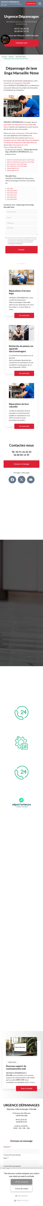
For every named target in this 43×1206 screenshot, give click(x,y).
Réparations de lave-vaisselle (19, 405)
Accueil (4, 56)
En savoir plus (24, 315)
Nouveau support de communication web (16, 1067)
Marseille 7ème (12, 195)
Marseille (10, 188)
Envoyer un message (21, 464)
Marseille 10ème (12, 190)
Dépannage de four (13, 168)
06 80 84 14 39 (21, 31)
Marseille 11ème (12, 193)
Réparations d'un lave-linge (20, 292)
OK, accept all (22, 1182)
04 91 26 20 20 (21, 28)
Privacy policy (22, 1200)
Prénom (6, 1147)
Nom (5, 1158)
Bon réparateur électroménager (17, 164)
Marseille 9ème (21, 56)
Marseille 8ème (12, 197)
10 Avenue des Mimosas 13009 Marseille (22, 35)
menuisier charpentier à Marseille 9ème (22, 133)
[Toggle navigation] (40, 3)
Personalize (22, 1196)
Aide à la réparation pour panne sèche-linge (20, 160)
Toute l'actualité (26, 1088)
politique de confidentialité (16, 243)
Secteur (11, 56)
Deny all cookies (22, 1189)
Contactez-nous (31, 3)
